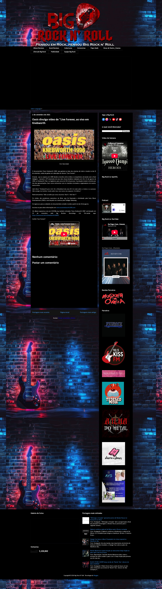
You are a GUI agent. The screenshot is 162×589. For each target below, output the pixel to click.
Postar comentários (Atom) (66, 318)
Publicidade (55, 52)
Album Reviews (38, 48)
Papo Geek (94, 48)
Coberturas (68, 48)
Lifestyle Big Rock (39, 52)
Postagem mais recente (40, 312)
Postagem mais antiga (88, 312)
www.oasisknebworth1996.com (65, 207)
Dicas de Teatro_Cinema (112, 48)
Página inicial (64, 312)
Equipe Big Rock (69, 52)
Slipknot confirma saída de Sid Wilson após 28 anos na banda (108, 529)
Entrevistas (81, 48)
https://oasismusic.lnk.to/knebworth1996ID (45, 215)
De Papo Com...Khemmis (111, 248)
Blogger (96, 575)
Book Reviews (54, 48)
